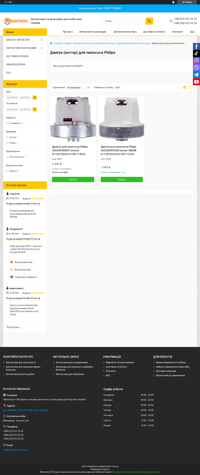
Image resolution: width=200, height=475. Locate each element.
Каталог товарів (62, 43)
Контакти (177, 31)
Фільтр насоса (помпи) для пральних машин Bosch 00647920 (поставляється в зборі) (24, 310)
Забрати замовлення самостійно (173, 367)
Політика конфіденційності (148, 472)
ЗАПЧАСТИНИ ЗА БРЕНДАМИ (21, 48)
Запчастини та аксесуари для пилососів (94, 43)
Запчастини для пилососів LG (21, 362)
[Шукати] (149, 21)
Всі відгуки (12, 327)
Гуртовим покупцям (166, 371)
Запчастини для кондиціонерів (72, 362)
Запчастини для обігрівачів (70, 374)
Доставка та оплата (154, 31)
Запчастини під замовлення (170, 375)
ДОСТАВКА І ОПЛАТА (17, 56)
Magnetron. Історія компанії (120, 362)
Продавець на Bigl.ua (100, 469)
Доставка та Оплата (116, 367)
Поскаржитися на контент (123, 472)
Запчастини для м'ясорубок (20, 374)
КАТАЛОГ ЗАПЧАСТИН (17, 40)
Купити (73, 179)
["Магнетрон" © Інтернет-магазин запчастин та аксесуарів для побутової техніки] (15, 21)
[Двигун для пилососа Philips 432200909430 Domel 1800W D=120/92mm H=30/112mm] (121, 119)
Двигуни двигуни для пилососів (133, 43)
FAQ (108, 375)
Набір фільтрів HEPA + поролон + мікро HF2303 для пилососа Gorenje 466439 (26, 249)
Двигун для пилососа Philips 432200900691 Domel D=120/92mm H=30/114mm (70, 150)
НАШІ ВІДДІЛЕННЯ (15, 64)
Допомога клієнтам (124, 31)
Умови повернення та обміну (171, 362)
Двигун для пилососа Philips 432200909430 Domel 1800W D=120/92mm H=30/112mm (119, 150)
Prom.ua (115, 466)
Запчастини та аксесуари (92, 31)
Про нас (67, 31)
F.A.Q (8, 72)
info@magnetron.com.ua (15, 450)
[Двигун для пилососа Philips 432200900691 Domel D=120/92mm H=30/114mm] (73, 119)
